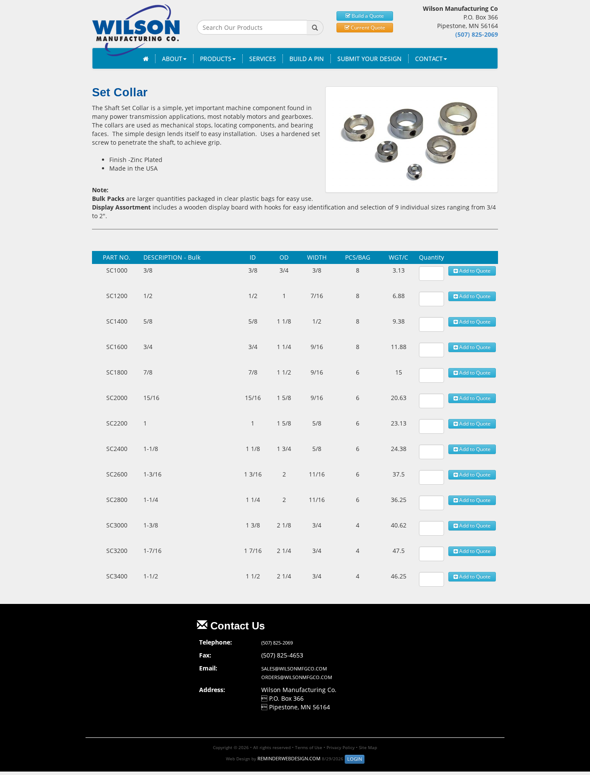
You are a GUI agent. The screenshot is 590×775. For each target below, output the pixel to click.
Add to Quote (474, 270)
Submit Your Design (369, 58)
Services (262, 58)
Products (216, 58)
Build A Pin (306, 58)
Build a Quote (367, 15)
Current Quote (367, 27)
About (172, 58)
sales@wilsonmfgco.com (294, 668)
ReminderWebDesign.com (288, 758)
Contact (429, 58)
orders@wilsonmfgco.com (296, 677)
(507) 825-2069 (476, 34)
